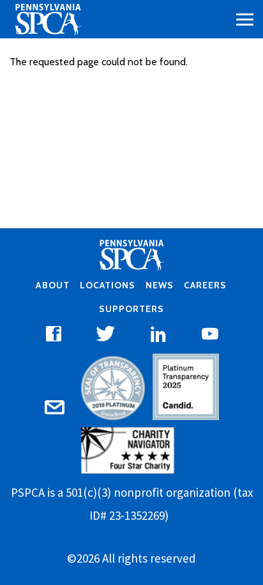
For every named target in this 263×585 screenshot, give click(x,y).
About (52, 285)
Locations (107, 285)
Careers (205, 285)
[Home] (48, 19)
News (160, 285)
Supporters (131, 309)
